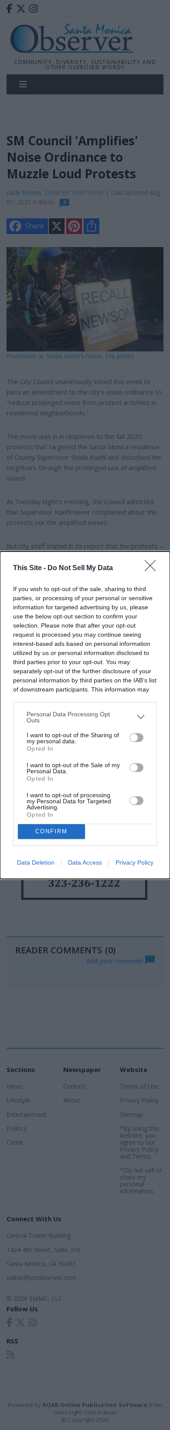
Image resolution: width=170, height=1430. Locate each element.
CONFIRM (51, 831)
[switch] (136, 737)
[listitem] (85, 717)
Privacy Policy (134, 862)
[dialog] (85, 715)
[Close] (153, 568)
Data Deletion (35, 862)
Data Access (85, 862)
